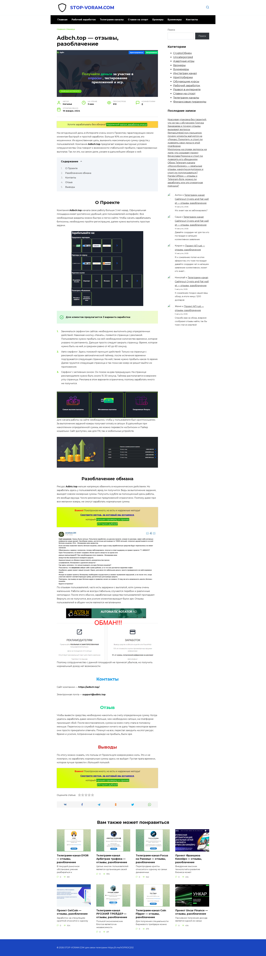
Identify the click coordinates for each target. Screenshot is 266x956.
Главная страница (66, 29)
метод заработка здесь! (133, 124)
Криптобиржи (183, 77)
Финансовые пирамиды (189, 101)
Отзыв (68, 182)
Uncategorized (183, 57)
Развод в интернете (70, 91)
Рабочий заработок (84, 19)
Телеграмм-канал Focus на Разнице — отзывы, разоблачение (152, 859)
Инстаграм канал (185, 73)
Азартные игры (183, 61)
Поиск (171, 30)
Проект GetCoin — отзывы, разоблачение (72, 912)
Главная (62, 19)
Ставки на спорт (138, 19)
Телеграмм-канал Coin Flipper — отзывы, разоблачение (151, 914)
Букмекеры (175, 19)
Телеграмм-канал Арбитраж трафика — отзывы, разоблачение (111, 859)
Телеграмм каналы (112, 19)
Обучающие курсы (186, 81)
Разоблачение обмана (78, 173)
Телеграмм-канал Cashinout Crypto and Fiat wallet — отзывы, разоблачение (192, 199)
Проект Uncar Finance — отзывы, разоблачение (191, 912)
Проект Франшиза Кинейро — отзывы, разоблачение (188, 859)
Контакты (192, 19)
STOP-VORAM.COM (92, 7)
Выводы (70, 187)
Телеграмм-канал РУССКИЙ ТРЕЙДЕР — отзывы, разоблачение (111, 914)
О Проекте (71, 168)
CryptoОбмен (182, 53)
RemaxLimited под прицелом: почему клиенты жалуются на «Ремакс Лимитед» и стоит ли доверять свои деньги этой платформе (185, 139)
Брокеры (157, 19)
